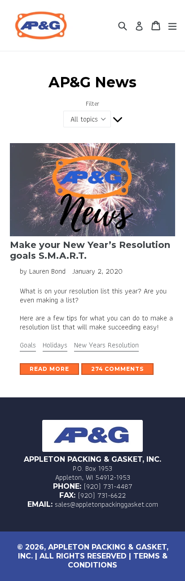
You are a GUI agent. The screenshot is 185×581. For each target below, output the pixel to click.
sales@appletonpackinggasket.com (106, 504)
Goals (28, 345)
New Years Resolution (106, 345)
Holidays (55, 345)
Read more (49, 368)
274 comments (117, 368)
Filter (92, 103)
